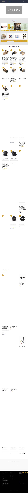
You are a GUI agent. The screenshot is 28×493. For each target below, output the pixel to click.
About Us (11, 473)
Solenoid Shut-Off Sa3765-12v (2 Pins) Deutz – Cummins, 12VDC (5, 389)
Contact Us (11, 474)
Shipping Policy (12, 477)
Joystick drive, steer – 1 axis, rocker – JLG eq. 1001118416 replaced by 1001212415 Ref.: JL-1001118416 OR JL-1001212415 (5, 449)
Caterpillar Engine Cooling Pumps (5, 475)
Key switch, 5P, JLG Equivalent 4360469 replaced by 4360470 (21, 283)
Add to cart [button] (3, 64)
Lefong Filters (3, 473)
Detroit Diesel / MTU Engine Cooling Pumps (5, 478)
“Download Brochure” (12, 479)
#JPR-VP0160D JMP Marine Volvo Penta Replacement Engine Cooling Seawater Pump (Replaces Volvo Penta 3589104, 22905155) (5, 95)
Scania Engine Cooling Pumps (5, 483)
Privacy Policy (12, 476)
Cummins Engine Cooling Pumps (5, 476)
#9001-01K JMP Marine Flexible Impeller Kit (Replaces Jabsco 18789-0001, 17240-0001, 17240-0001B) (22, 225)
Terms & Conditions (12, 475)
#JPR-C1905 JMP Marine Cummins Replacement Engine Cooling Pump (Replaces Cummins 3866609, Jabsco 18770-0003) (5, 77)
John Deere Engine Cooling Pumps (5, 479)
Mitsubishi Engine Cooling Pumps (5, 480)
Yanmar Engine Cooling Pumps (5, 484)
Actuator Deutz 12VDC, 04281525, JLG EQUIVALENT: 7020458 (14, 389)
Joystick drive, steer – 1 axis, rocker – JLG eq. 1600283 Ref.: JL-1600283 (22, 346)
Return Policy (12, 478)
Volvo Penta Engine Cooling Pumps (5, 482)
